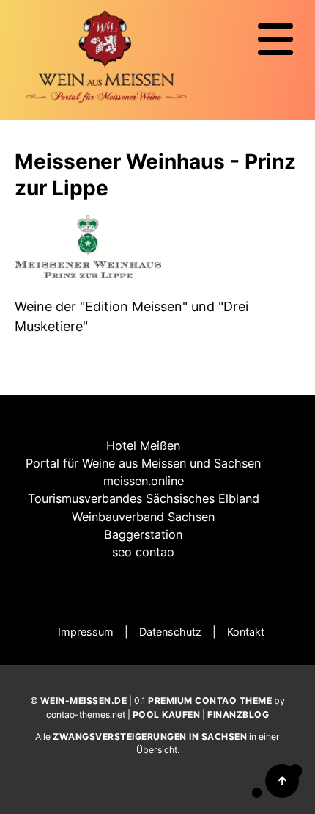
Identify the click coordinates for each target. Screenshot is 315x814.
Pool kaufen (167, 714)
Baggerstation (143, 534)
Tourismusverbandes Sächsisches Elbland (143, 498)
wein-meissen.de (83, 700)
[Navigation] (275, 39)
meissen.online (143, 480)
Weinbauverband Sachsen (143, 516)
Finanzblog (238, 714)
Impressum (86, 631)
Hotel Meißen (143, 445)
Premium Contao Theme (210, 700)
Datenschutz (170, 631)
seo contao (143, 552)
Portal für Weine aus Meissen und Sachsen (143, 463)
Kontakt (245, 631)
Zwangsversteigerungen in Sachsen (150, 736)
